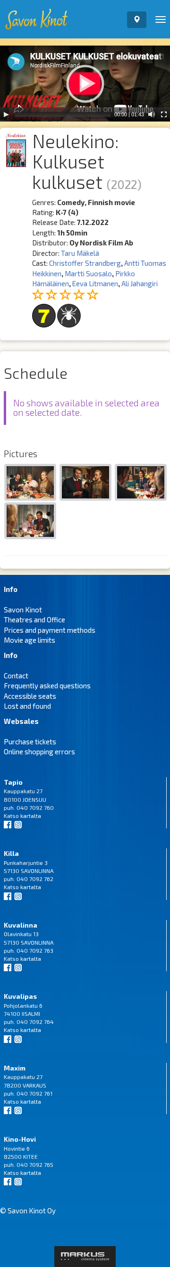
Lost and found (27, 706)
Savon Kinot (23, 609)
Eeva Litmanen (95, 283)
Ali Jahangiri (139, 283)
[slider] (62, 114)
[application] (85, 84)
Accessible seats (30, 696)
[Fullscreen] (164, 114)
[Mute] (151, 114)
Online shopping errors (39, 751)
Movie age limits (29, 640)
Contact (16, 675)
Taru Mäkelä (80, 253)
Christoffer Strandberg (85, 263)
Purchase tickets (30, 741)
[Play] (6, 114)
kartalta (30, 815)
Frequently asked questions (47, 685)
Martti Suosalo (88, 273)
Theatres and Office (34, 619)
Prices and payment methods (49, 630)
